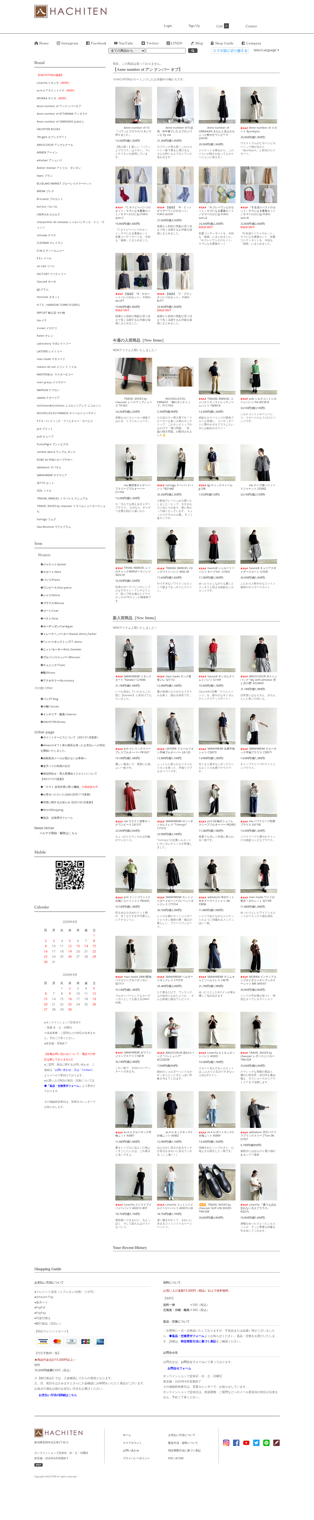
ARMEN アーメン (47, 152)
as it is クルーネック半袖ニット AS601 (133, 1133)
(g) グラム (43, 289)
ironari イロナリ (47, 328)
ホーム (127, 1435)
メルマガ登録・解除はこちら (58, 833)
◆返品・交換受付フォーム (56, 817)
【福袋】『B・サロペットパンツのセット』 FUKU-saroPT (133, 297)
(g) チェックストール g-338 (216, 486)
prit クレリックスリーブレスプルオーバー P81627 (133, 750)
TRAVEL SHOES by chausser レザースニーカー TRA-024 (257, 1056)
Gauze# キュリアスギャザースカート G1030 (258, 569)
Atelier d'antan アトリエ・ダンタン (59, 168)
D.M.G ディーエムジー (51, 250)
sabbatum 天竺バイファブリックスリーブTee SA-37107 (258, 1135)
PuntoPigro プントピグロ (52, 444)
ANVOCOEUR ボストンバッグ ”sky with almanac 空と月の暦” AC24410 (258, 679)
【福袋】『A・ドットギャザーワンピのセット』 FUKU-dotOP (174, 210)
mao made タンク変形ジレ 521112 (174, 677)
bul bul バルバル (47, 206)
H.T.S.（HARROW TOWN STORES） (59, 305)
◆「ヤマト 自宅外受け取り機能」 (69, 787)
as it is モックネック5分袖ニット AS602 (174, 1133)
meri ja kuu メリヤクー (51, 382)
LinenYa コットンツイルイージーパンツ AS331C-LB (175, 1206)
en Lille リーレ (46, 266)
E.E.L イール (44, 258)
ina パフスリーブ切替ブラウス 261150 (257, 822)
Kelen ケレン (45, 335)
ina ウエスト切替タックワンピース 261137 (132, 822)
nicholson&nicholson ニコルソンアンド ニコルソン (69, 405)
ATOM (179, 1458)
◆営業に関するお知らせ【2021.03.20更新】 (68, 802)
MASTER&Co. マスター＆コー (55, 374)
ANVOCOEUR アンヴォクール (55, 145)
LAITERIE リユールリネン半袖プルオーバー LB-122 (175, 750)
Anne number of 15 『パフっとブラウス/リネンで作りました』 (133, 131)
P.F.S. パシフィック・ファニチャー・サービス (65, 421)
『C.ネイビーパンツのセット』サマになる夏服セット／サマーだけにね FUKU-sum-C (133, 212)
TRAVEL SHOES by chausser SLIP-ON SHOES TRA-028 (215, 1208)
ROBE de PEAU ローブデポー (55, 459)
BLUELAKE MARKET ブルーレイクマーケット (64, 183)
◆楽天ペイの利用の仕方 (55, 766)
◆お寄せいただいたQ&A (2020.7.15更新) (65, 794)
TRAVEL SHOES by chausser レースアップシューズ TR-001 (133, 402)
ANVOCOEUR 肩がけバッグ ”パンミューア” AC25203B (175, 1056)
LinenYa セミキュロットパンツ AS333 (217, 1054)
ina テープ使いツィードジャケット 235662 (257, 486)
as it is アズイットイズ (56, 90)
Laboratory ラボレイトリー (54, 343)
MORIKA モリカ (52, 98)
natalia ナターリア (48, 397)
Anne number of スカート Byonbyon (258, 129)
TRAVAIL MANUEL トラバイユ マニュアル (62, 498)
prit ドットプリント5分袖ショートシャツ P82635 (132, 898)
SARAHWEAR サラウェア (52, 475)
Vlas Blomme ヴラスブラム (54, 527)
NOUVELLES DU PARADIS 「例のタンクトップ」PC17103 (173, 402)
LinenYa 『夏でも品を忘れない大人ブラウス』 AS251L (258, 1208)
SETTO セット (45, 483)
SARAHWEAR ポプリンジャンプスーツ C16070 (133, 1054)
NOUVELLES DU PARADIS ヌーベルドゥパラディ (66, 413)
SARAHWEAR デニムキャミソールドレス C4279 (217, 978)
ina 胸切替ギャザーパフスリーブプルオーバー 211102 (132, 488)
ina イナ (42, 320)
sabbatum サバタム (49, 467)
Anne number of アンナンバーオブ (59, 106)
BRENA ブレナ (45, 191)
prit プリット (45, 429)
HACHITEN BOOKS (48, 129)
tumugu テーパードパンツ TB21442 (175, 486)
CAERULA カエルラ (48, 214)
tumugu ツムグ (46, 519)
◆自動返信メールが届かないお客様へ (63, 758)
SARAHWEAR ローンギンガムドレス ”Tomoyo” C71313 (175, 824)
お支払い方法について (181, 1435)
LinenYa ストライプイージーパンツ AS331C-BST (133, 1206)
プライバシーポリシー (136, 1458)
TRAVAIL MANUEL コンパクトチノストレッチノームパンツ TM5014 (216, 402)
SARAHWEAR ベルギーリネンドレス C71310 (175, 978)
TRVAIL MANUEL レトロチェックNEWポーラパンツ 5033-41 (133, 571)
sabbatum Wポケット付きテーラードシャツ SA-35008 (216, 900)
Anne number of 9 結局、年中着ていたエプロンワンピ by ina (175, 131)
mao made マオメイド (51, 359)
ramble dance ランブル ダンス (56, 452)
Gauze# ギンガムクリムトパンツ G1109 (217, 677)
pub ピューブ (45, 436)
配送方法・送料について (183, 1443)
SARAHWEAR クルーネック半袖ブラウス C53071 (258, 750)
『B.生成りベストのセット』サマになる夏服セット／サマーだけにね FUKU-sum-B (258, 212)
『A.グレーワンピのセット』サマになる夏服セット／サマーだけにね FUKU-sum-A (216, 212)
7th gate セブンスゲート (52, 137)
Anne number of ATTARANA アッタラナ (62, 113)
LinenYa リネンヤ (54, 83)
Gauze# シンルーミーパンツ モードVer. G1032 (217, 569)
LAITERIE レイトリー (49, 351)
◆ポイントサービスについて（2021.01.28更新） (70, 737)
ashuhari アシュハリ (49, 160)
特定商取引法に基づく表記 (184, 1450)
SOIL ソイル (44, 490)
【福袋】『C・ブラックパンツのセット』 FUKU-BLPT (174, 297)
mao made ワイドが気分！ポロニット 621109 (257, 898)
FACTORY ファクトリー (51, 274)
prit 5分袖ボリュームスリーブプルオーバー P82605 (217, 822)
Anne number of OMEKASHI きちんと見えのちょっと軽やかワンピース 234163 (217, 133)
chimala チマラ (46, 235)
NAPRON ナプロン (48, 390)
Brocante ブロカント (50, 199)
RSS (170, 1458)
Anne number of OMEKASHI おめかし (61, 121)
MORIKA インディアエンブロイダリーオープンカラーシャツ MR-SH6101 (258, 980)
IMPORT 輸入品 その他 (51, 312)
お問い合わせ (131, 1450)
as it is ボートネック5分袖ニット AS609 (216, 1133)
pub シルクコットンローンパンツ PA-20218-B (258, 400)
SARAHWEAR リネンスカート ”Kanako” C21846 (133, 677)
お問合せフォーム (192, 1362)
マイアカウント (132, 1443)
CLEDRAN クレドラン (50, 243)
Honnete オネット (48, 297)
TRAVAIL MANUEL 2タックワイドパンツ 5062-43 (175, 569)
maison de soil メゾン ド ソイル (57, 367)
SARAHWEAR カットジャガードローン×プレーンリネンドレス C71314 (175, 900)
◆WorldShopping (51, 810)
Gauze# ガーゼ (46, 281)
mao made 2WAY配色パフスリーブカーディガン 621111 (133, 980)
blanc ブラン (45, 175)
